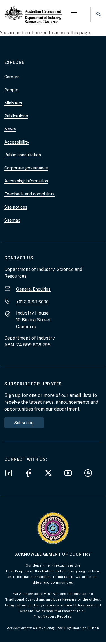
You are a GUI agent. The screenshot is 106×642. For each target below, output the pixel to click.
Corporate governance (26, 167)
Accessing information (26, 180)
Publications (16, 115)
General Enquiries (33, 289)
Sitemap (12, 220)
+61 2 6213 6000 (32, 301)
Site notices (15, 207)
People (11, 89)
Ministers (13, 102)
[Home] (33, 10)
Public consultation (22, 154)
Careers (12, 76)
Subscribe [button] (24, 422)
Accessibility (16, 142)
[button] (74, 15)
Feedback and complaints (29, 193)
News (10, 129)
